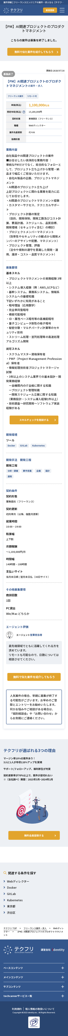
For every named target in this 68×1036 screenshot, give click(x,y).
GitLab (24, 445)
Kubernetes (38, 445)
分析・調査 (13, 470)
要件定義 (27, 470)
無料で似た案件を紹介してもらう (34, 677)
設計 (48, 470)
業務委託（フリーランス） (41, 118)
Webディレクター (37, 125)
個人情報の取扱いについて (40, 1009)
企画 (38, 470)
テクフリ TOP (10, 928)
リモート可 (32, 96)
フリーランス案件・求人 (35, 928)
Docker (11, 445)
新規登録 (50, 10)
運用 (10, 476)
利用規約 (17, 1009)
